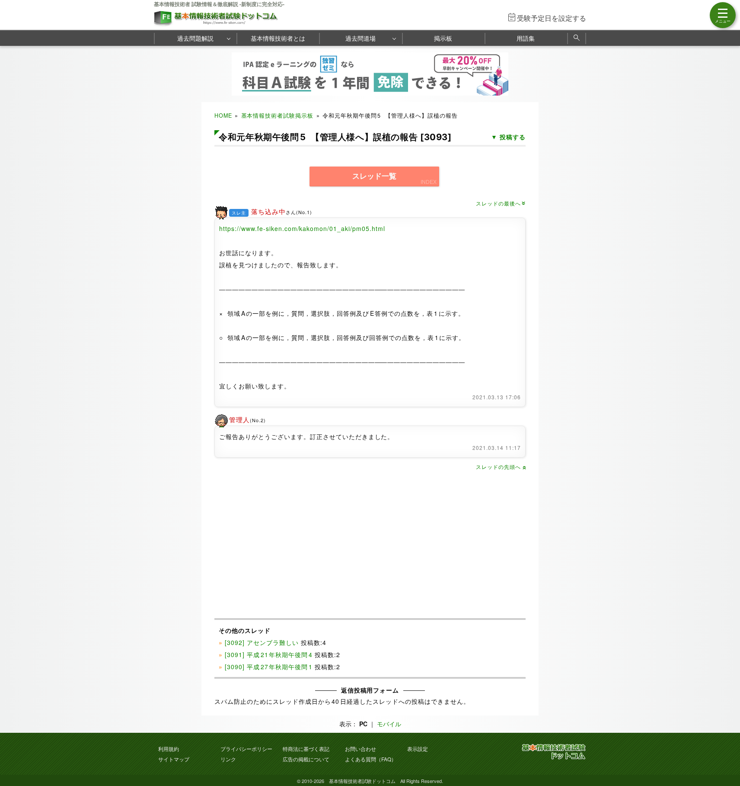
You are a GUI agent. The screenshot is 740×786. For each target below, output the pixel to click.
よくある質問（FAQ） (370, 759)
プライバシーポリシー (246, 748)
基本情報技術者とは (278, 38)
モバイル (389, 723)
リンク (228, 759)
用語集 (526, 38)
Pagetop (723, 753)
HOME (223, 115)
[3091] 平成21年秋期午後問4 (269, 654)
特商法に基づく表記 (306, 748)
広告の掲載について (306, 759)
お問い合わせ (360, 748)
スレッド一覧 (374, 176)
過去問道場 (360, 38)
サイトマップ (173, 759)
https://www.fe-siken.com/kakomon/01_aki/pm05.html (302, 228)
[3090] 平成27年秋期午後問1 (269, 666)
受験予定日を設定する (551, 18)
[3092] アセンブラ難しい (262, 642)
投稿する (513, 136)
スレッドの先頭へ (501, 466)
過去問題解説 (195, 38)
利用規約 (168, 748)
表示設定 (417, 748)
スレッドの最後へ (501, 203)
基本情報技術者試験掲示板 (277, 115)
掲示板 (443, 38)
